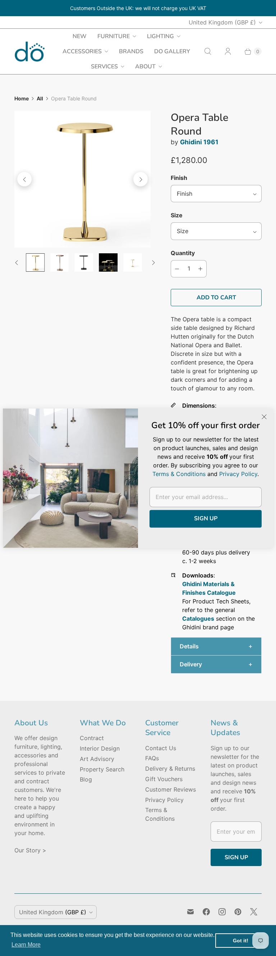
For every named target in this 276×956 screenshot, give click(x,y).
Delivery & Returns (170, 768)
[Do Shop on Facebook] (206, 911)
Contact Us (160, 748)
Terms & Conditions (179, 473)
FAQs (152, 758)
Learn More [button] (26, 945)
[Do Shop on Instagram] (222, 911)
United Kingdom (222, 22)
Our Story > (30, 850)
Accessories (82, 51)
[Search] (208, 51)
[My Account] (228, 51)
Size (177, 215)
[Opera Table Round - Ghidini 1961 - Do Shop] (82, 179)
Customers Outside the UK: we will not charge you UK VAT (138, 8)
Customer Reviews (170, 789)
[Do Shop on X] (254, 911)
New (80, 36)
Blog (86, 779)
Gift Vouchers (164, 779)
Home (21, 98)
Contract (92, 738)
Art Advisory (97, 758)
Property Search (102, 769)
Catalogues (198, 618)
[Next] (140, 179)
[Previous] (24, 179)
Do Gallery (172, 51)
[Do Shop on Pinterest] (238, 911)
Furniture (113, 36)
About (145, 67)
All (40, 98)
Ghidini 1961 (199, 142)
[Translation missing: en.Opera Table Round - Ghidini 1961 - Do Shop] (35, 262)
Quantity (183, 253)
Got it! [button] (240, 940)
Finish (179, 177)
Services (104, 67)
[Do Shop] (29, 52)
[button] (216, 646)
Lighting (160, 36)
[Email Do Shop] (190, 911)
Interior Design (100, 748)
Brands (131, 51)
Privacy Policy (164, 799)
